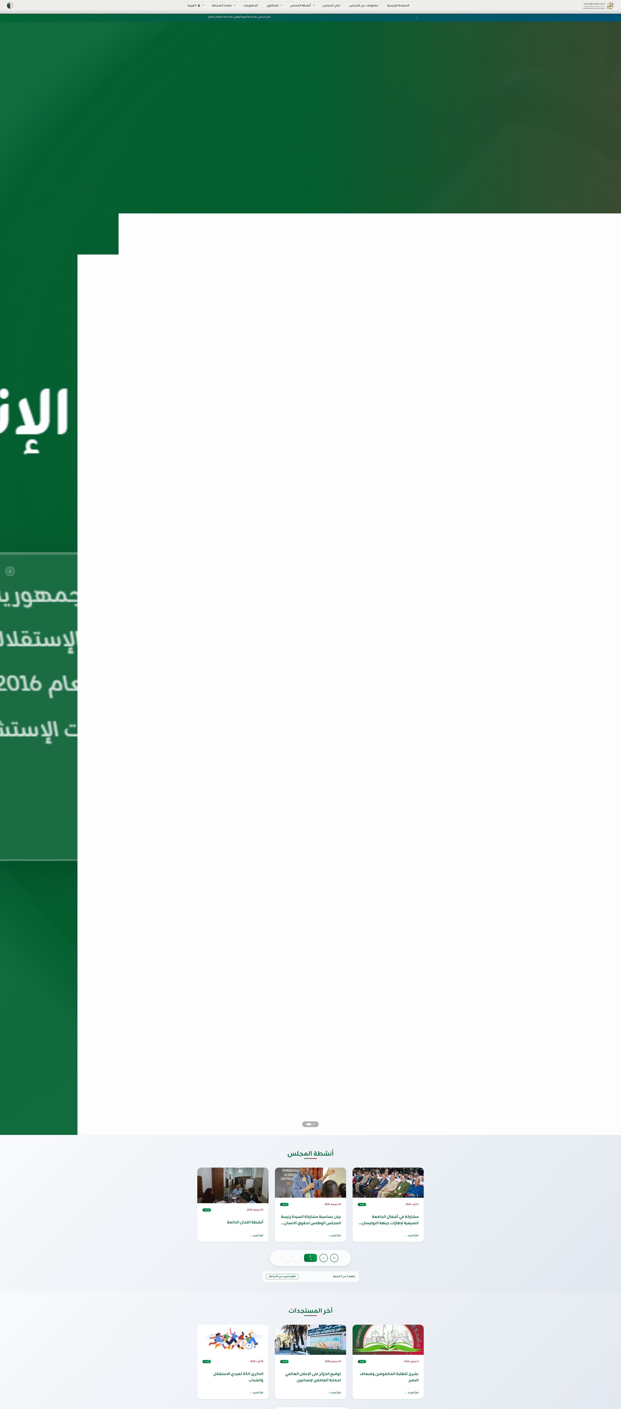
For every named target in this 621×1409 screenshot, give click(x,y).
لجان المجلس (331, 5)
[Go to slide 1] (312, 1124)
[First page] (287, 1258)
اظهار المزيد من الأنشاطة (282, 1276)
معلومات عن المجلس (363, 5)
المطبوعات (250, 5)
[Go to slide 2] (307, 1124)
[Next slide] (611, 571)
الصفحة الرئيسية (398, 5)
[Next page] (324, 1258)
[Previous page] (297, 1258)
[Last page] (334, 1258)
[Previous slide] (10, 571)
